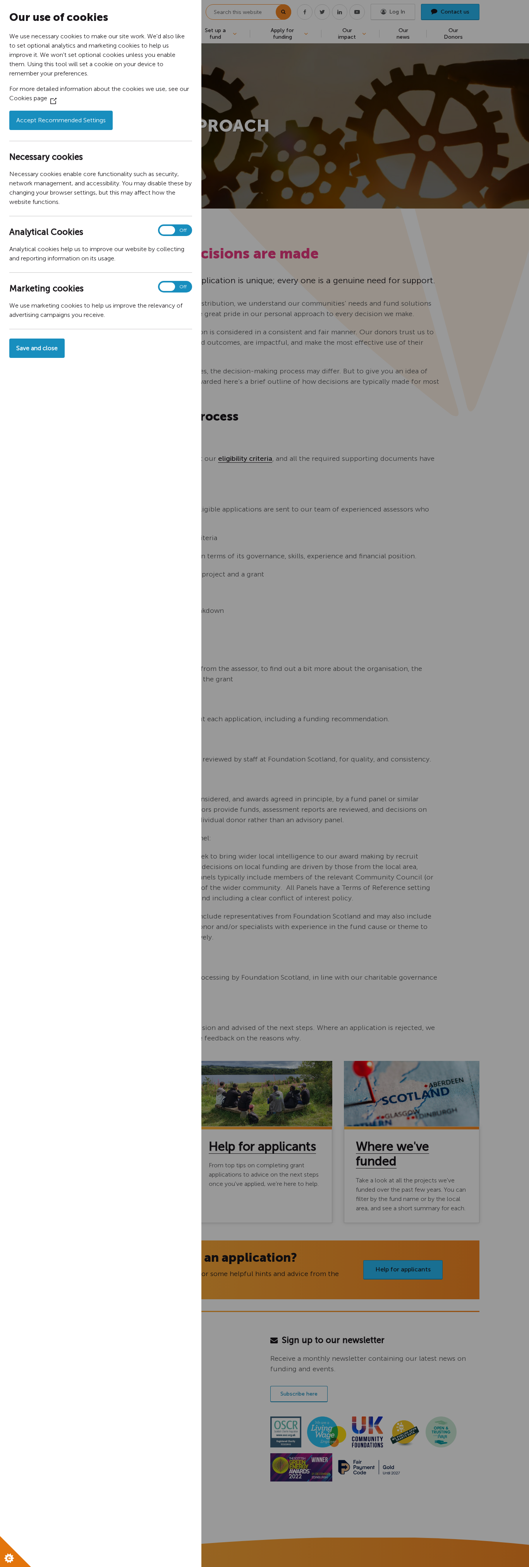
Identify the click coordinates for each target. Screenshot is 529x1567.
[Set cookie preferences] (15, 1551)
